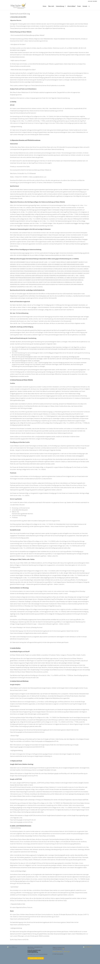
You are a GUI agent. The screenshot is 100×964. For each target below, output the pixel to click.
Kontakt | (55, 951)
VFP (63, 949)
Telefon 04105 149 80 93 (36, 958)
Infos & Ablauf (71, 6)
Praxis (79, 6)
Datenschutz (66, 951)
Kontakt (85, 6)
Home (44, 6)
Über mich (51, 6)
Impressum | (60, 951)
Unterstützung (60, 6)
